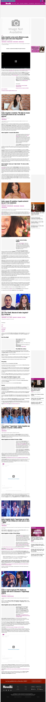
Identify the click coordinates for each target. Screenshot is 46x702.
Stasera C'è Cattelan (10, 596)
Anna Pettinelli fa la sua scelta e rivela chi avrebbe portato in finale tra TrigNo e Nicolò (23, 615)
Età (2, 326)
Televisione (22, 3)
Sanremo (18, 689)
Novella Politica (37, 3)
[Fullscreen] (29, 68)
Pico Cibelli (23, 317)
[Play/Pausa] (3, 68)
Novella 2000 (15, 317)
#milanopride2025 (5, 558)
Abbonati (33, 686)
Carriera (3, 331)
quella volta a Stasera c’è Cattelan (22, 545)
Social (18, 3)
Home (13, 3)
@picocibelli (24, 346)
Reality (2, 424)
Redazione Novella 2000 (4, 204)
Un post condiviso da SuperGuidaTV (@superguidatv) (13, 490)
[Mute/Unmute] (4, 68)
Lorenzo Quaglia (21, 41)
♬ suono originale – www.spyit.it (17, 558)
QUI (10, 288)
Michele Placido (25, 80)
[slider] (7, 68)
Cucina (42, 3)
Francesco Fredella (4, 40)
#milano (25, 557)
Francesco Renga (9, 41)
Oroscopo (33, 528)
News (15, 3)
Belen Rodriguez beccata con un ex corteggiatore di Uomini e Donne (17, 457)
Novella (11, 317)
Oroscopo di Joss (4, 207)
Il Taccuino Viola (31, 3)
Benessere (26, 3)
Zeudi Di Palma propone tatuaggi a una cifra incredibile (15, 627)
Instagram (3, 329)
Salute (2, 111)
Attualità (3, 199)
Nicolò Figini (3, 524)
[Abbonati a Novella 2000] (38, 49)
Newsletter (38, 686)
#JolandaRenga (21, 556)
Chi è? (32, 379)
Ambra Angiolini (4, 41)
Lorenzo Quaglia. (15, 75)
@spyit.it (4, 556)
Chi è (8, 317)
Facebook (13, 403)
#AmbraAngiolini (8, 556)
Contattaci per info (36, 681)
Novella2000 (19, 317)
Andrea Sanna (3, 429)
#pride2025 (10, 558)
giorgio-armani (15, 41)
